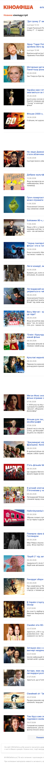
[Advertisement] (22, 83)
